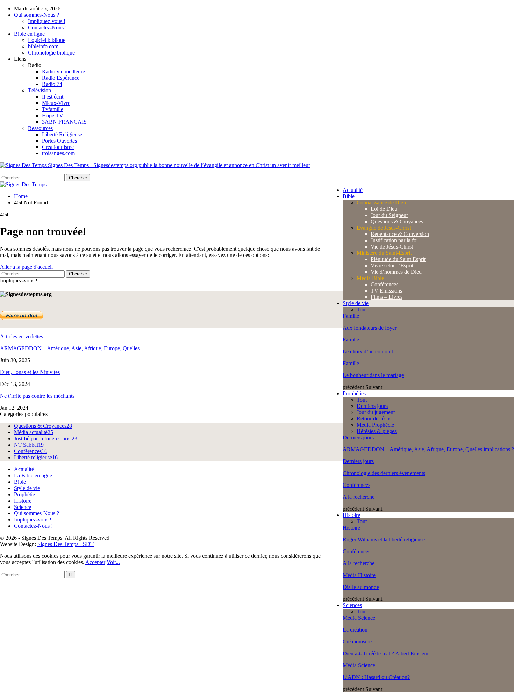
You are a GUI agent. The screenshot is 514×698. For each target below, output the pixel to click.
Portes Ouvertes (59, 141)
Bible (349, 196)
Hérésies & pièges (377, 431)
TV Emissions (386, 291)
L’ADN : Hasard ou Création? (376, 677)
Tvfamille (52, 109)
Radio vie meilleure (63, 71)
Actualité (353, 190)
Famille (351, 316)
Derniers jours (372, 406)
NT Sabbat (29, 445)
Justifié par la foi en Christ (45, 438)
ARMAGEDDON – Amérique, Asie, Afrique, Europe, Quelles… (72, 348)
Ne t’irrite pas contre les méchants (37, 396)
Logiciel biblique (46, 40)
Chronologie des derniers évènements (384, 473)
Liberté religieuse (36, 457)
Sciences (352, 605)
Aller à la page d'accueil (26, 267)
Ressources (40, 128)
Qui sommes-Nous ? (36, 15)
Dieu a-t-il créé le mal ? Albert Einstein (385, 653)
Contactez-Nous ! (47, 27)
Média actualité (33, 432)
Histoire (351, 515)
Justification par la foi (394, 240)
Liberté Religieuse (62, 134)
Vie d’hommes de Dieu (396, 272)
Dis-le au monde (361, 587)
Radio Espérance (60, 78)
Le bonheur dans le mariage (373, 375)
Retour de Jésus (374, 419)
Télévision (39, 90)
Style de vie (356, 303)
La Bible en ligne (33, 475)
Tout (362, 309)
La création (355, 630)
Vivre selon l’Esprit (392, 265)
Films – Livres (386, 297)
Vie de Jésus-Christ (392, 247)
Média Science (359, 618)
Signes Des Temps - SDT (65, 544)
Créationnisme (58, 147)
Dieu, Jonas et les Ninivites (30, 372)
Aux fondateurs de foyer (370, 328)
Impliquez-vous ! (46, 21)
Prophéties (354, 393)
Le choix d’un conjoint (368, 351)
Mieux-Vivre (56, 103)
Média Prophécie (375, 425)
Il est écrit (52, 97)
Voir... (113, 562)
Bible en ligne (29, 34)
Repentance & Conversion (400, 234)
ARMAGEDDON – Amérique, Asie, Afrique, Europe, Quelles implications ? (428, 449)
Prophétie (24, 494)
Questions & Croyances (397, 221)
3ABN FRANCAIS (64, 122)
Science (22, 507)
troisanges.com (58, 153)
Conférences (384, 284)
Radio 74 (52, 84)
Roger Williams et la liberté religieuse (384, 539)
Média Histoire (359, 575)
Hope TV (52, 115)
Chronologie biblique (51, 53)
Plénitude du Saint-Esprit (398, 259)
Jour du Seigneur (389, 215)
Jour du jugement (376, 412)
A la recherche (358, 497)
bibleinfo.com (43, 46)
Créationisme (357, 642)
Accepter (95, 562)
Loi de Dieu (384, 209)
